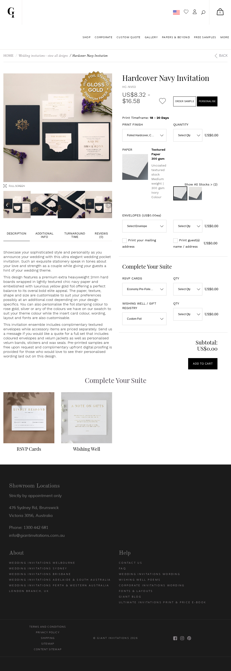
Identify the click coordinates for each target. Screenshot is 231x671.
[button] (203, 12)
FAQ (122, 568)
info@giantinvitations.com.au (37, 535)
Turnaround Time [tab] (74, 235)
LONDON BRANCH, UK (29, 591)
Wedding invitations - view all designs (43, 55)
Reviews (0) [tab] (101, 235)
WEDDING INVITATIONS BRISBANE (40, 574)
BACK (223, 56)
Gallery (151, 37)
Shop (87, 37)
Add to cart (24, 429)
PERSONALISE (207, 101)
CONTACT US (130, 562)
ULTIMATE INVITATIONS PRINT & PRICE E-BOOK (162, 602)
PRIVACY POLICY (47, 632)
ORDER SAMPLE (184, 101)
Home (8, 55)
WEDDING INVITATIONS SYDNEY (38, 568)
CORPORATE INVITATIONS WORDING (152, 585)
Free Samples (205, 37)
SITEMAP (47, 643)
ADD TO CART (203, 363)
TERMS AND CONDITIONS (47, 626)
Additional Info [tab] (44, 235)
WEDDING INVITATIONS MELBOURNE (42, 562)
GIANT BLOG (130, 596)
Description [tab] (16, 233)
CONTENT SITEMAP (48, 649)
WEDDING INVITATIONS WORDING (149, 574)
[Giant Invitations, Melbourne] (11, 12)
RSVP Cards (29, 449)
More (224, 37)
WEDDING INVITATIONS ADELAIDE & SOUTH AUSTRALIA (60, 579)
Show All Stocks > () (201, 184)
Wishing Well (86, 449)
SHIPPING (48, 638)
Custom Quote (129, 37)
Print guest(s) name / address (186, 243)
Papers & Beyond (176, 37)
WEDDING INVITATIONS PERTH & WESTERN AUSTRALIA (59, 585)
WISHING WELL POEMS (140, 579)
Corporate (104, 37)
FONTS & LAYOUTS (136, 591)
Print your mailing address (139, 243)
